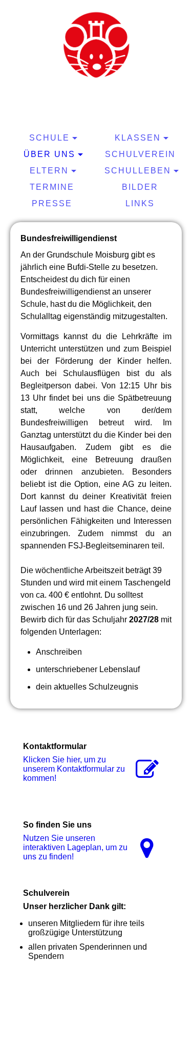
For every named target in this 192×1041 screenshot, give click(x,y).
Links (140, 203)
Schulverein (140, 154)
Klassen (138, 137)
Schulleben (137, 170)
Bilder (140, 187)
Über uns (49, 154)
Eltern (49, 170)
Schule (49, 137)
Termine (52, 187)
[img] (96, 43)
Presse (52, 203)
